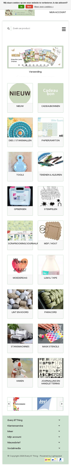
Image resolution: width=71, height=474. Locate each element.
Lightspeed (56, 456)
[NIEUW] (20, 93)
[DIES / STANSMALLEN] (20, 128)
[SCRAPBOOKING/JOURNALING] (20, 231)
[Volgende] (61, 404)
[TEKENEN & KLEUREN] (50, 162)
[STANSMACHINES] (20, 334)
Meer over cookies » (43, 7)
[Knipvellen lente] (35, 57)
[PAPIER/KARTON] (50, 128)
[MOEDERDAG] (20, 265)
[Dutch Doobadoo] (19, 404)
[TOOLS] (20, 162)
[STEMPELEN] (50, 196)
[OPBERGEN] (20, 196)
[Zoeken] (8, 28)
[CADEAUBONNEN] (50, 93)
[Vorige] (9, 404)
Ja (21, 7)
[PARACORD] (50, 299)
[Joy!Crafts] (44, 404)
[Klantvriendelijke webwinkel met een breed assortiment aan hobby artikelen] (20, 10)
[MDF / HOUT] (50, 231)
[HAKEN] (20, 368)
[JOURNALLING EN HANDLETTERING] (50, 368)
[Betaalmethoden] (48, 459)
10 (52, 65)
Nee (29, 7)
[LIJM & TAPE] (50, 265)
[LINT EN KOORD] (20, 299)
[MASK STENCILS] (50, 334)
